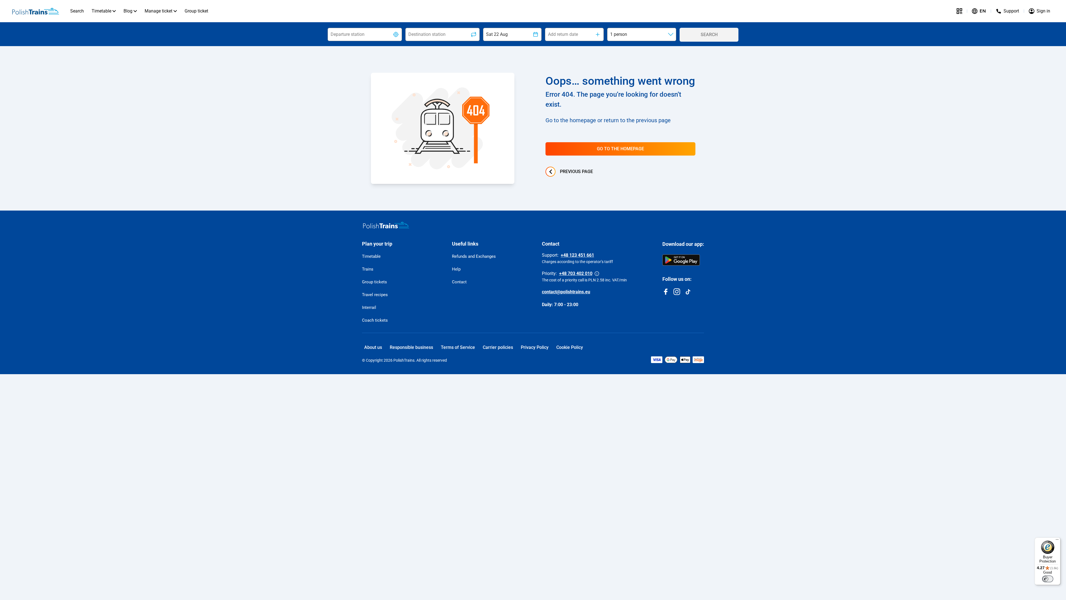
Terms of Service (458, 347)
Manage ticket (158, 11)
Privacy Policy (535, 347)
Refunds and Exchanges (474, 256)
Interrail (369, 307)
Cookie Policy (569, 347)
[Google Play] (681, 260)
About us (373, 347)
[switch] (1047, 579)
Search (77, 11)
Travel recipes (375, 294)
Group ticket (196, 11)
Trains (367, 269)
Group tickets (374, 281)
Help (456, 269)
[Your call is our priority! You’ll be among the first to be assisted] (597, 273)
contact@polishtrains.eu (566, 291)
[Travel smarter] (959, 11)
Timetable (101, 11)
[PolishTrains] (386, 225)
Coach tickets (375, 320)
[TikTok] (688, 291)
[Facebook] (665, 291)
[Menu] (1057, 541)
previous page (576, 171)
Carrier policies (498, 347)
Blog (128, 11)
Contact (459, 281)
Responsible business (411, 347)
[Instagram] (676, 291)
